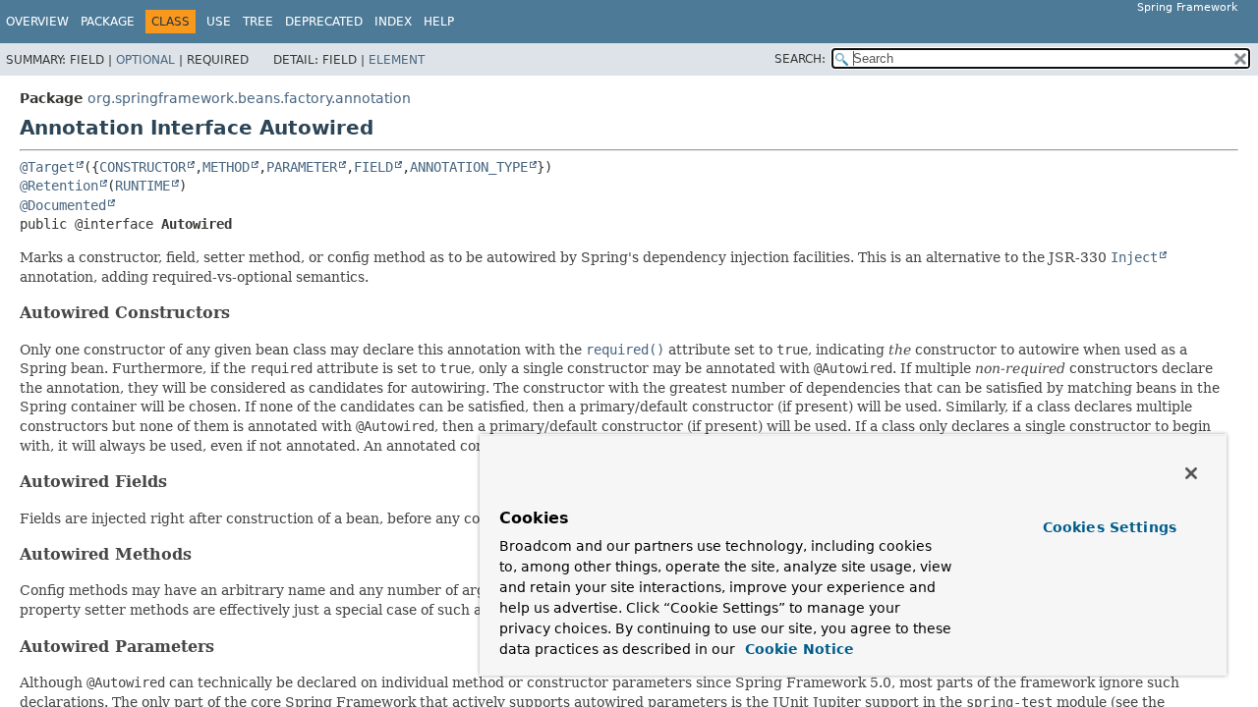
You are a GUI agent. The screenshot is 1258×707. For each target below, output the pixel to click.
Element (397, 60)
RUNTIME (142, 185)
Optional (145, 60)
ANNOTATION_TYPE (469, 167)
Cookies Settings (1109, 527)
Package (108, 21)
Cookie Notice (797, 649)
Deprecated (324, 21)
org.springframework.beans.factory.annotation (249, 98)
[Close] (1191, 473)
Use (218, 21)
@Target (47, 167)
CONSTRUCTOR (142, 167)
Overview (37, 21)
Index (393, 21)
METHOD (226, 167)
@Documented (63, 205)
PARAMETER (301, 167)
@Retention (59, 185)
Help (439, 21)
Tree (258, 21)
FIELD (373, 167)
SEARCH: (800, 59)
